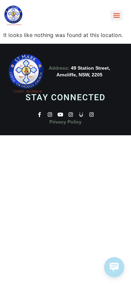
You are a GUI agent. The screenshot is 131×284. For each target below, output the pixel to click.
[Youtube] (60, 114)
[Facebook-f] (39, 114)
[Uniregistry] (81, 114)
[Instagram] (49, 114)
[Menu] (117, 15)
